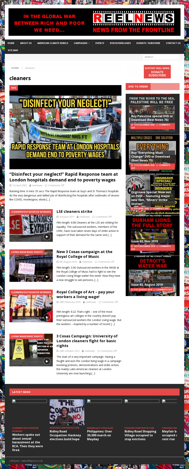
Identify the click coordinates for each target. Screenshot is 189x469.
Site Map (13, 50)
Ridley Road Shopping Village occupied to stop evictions (140, 435)
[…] (48, 199)
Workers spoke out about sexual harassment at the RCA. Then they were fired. (27, 442)
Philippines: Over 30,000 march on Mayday (99, 435)
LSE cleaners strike (74, 211)
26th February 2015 (70, 302)
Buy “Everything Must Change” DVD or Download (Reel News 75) (150, 156)
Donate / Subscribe (148, 43)
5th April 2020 (141, 208)
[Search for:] (161, 57)
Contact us (173, 43)
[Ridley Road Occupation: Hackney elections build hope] (67, 412)
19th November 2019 (144, 246)
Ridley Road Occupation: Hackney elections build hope (65, 435)
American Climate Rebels (52, 43)
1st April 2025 (19, 185)
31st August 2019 (143, 289)
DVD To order (138, 86)
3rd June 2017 (66, 216)
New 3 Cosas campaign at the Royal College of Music (84, 254)
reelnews (37, 185)
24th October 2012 (69, 351)
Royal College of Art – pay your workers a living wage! (85, 294)
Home (11, 43)
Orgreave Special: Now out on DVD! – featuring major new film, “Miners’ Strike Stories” (151, 198)
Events (99, 43)
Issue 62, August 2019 (147, 285)
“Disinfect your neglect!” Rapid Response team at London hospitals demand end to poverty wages (63, 177)
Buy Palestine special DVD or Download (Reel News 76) (152, 118)
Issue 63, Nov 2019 (144, 241)
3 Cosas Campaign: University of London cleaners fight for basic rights (87, 341)
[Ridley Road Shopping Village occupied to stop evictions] (142, 412)
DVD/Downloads (120, 43)
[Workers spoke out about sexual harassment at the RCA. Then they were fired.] (29, 412)
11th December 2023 (144, 124)
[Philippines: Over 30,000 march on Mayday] (104, 412)
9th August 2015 (68, 261)
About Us (26, 43)
